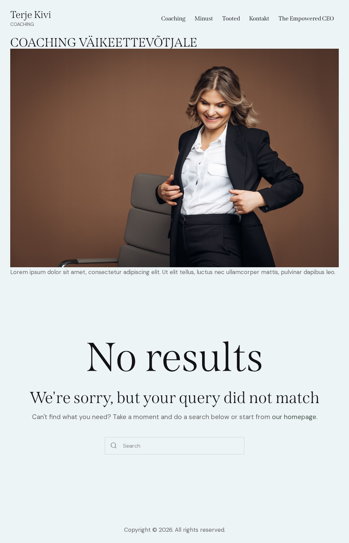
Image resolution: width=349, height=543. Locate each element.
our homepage (294, 417)
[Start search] (114, 445)
